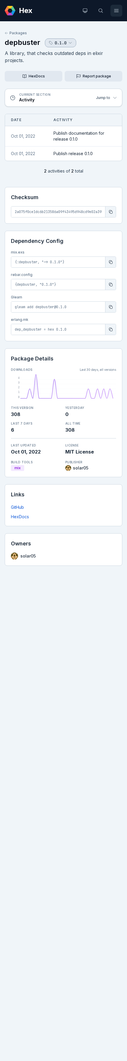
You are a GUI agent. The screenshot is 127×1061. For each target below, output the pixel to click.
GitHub (17, 507)
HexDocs (20, 516)
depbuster (22, 42)
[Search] (100, 10)
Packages (18, 33)
